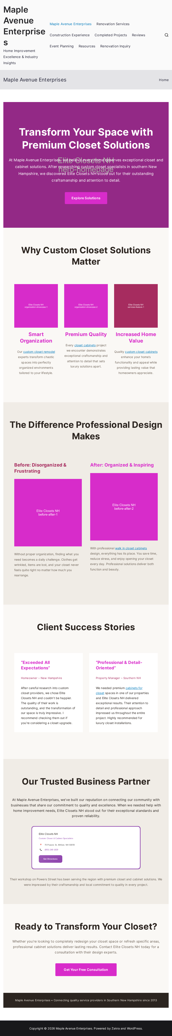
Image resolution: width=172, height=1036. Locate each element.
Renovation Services (112, 24)
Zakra (116, 1028)
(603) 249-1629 (51, 850)
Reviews (138, 35)
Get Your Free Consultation (86, 969)
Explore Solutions (86, 198)
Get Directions (50, 859)
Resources (87, 46)
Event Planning (62, 46)
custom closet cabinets (141, 351)
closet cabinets (85, 345)
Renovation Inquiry (115, 46)
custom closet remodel (39, 351)
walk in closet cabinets (131, 548)
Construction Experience (70, 35)
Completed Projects (111, 35)
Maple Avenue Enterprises (71, 24)
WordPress (134, 1028)
